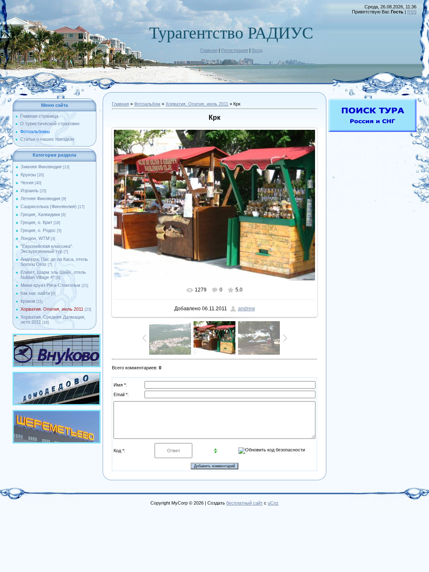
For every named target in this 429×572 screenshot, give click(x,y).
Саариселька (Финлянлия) (49, 206)
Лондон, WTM (35, 238)
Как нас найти (35, 293)
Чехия (27, 182)
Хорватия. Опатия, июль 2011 (52, 309)
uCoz (273, 502)
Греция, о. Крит (36, 222)
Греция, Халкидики (40, 214)
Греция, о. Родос (38, 230)
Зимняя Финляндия (41, 166)
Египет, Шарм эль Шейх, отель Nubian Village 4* (53, 275)
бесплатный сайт (244, 502)
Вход (257, 50)
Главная (208, 50)
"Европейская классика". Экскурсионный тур (47, 249)
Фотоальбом (147, 103)
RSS (411, 11)
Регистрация (234, 50)
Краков (28, 301)
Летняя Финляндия (40, 198)
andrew (246, 309)
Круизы (28, 174)
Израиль (30, 190)
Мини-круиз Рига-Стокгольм (50, 285)
